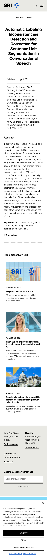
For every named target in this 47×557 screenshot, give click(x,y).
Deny (23, 540)
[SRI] (12, 5)
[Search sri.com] (36, 6)
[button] (43, 503)
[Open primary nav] (41, 6)
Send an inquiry (32, 447)
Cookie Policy (15, 554)
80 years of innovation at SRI (20, 291)
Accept (23, 533)
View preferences (24, 548)
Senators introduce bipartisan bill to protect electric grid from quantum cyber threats (23, 399)
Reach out (8, 461)
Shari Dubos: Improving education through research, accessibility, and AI (23, 344)
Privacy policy (29, 554)
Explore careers (11, 444)
